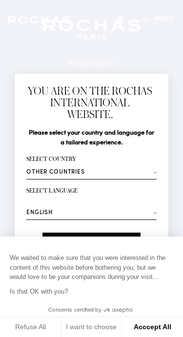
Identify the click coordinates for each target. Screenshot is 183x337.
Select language (52, 191)
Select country (51, 159)
